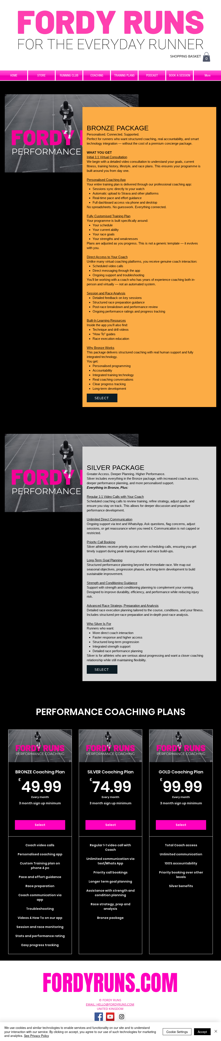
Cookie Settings (177, 1032)
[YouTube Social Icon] (110, 1016)
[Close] (215, 1032)
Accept (202, 1032)
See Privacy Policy (36, 1035)
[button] (206, 57)
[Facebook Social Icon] (99, 1016)
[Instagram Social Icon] (121, 1016)
